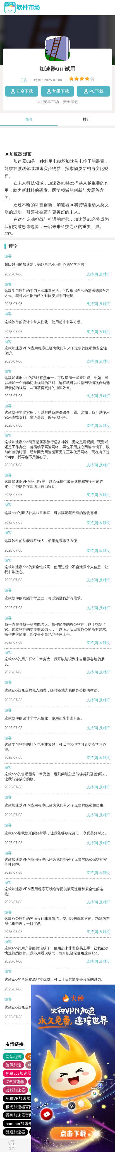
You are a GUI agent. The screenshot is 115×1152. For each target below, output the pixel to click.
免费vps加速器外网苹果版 (28, 1073)
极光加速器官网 (19, 1107)
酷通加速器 (15, 1132)
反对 (102, 274)
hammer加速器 (19, 1123)
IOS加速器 (15, 1081)
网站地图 (13, 1056)
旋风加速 (13, 1065)
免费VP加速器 (18, 1098)
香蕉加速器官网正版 (23, 1115)
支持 (90, 274)
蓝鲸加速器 (15, 1090)
